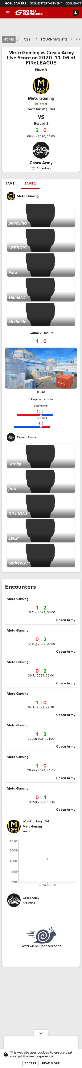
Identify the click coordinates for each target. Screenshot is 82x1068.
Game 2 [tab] (30, 183)
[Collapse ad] (41, 1033)
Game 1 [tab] (11, 183)
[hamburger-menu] (7, 12)
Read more (51, 1063)
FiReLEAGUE (41, 63)
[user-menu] (76, 13)
